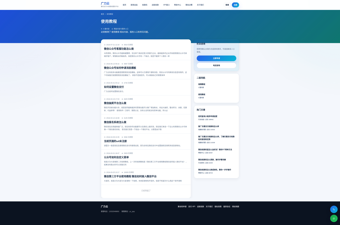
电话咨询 (216, 65)
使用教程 (201, 95)
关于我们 (200, 5)
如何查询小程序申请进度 (207, 117)
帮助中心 (177, 5)
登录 (227, 5)
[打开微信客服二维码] (334, 218)
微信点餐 (189, 5)
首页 (124, 5)
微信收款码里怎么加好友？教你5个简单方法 (215, 151)
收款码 (144, 5)
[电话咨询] (334, 209)
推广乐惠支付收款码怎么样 (208, 127)
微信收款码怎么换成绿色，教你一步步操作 (214, 171)
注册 (235, 5)
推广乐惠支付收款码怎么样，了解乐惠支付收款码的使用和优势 (216, 140)
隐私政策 (218, 207)
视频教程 (201, 85)
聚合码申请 (182, 207)
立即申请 (216, 58)
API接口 (166, 5)
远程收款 (155, 5)
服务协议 (226, 207)
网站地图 (235, 207)
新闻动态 (134, 5)
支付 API (191, 207)
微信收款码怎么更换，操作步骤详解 (212, 161)
